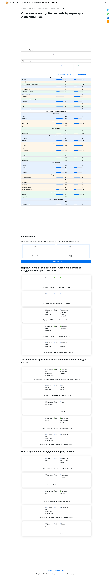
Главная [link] (23, 8)
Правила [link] (50, 570)
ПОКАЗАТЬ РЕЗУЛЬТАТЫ (56, 261)
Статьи (53, 2)
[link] (56, 282)
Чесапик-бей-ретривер (64, 74)
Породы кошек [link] (36, 2)
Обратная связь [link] (59, 570)
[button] (56, 282)
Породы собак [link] (25, 2)
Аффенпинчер (82, 74)
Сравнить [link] (52, 8)
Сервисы (44, 2)
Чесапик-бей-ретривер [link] (42, 8)
